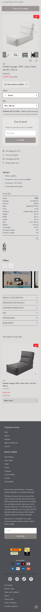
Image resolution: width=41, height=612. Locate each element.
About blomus (9, 457)
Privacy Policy (9, 599)
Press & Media (9, 474)
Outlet (6, 464)
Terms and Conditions (11, 592)
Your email (10, 133)
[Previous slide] (4, 55)
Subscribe (20, 536)
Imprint (6, 595)
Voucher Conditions (11, 606)
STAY (4, 64)
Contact (7, 446)
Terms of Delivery (10, 603)
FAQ (6, 432)
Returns (6, 436)
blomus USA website (20, 8)
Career (6, 467)
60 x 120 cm (9, 105)
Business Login (9, 588)
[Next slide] (36, 55)
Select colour (8, 400)
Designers (7, 471)
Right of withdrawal (11, 443)
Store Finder (8, 460)
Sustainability (8, 481)
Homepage (8, 585)
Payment (7, 439)
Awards (7, 478)
